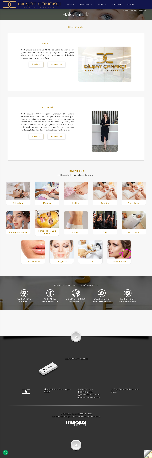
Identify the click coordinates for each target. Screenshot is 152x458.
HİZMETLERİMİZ (85, 4)
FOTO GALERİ (116, 4)
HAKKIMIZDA (102, 4)
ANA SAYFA (70, 4)
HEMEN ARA (56, 64)
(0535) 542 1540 (86, 389)
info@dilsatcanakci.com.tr (90, 397)
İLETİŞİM (130, 4)
